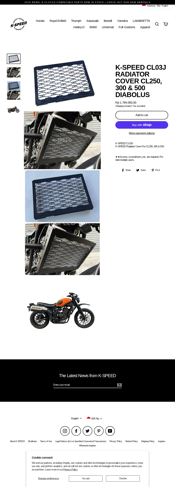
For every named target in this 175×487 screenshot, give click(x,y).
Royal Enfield (58, 21)
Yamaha (122, 21)
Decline (123, 478)
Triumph (76, 21)
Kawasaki (92, 21)
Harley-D (78, 27)
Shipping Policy (147, 441)
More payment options (142, 133)
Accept (85, 478)
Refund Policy (131, 441)
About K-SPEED (17, 441)
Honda (40, 21)
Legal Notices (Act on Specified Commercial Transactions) (80, 441)
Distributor (32, 441)
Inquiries (161, 441)
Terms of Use (46, 441)
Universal (107, 27)
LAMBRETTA (141, 21)
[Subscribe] (119, 385)
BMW (93, 27)
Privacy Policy (70, 469)
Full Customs (127, 27)
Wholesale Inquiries (87, 445)
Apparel (145, 27)
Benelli (108, 21)
